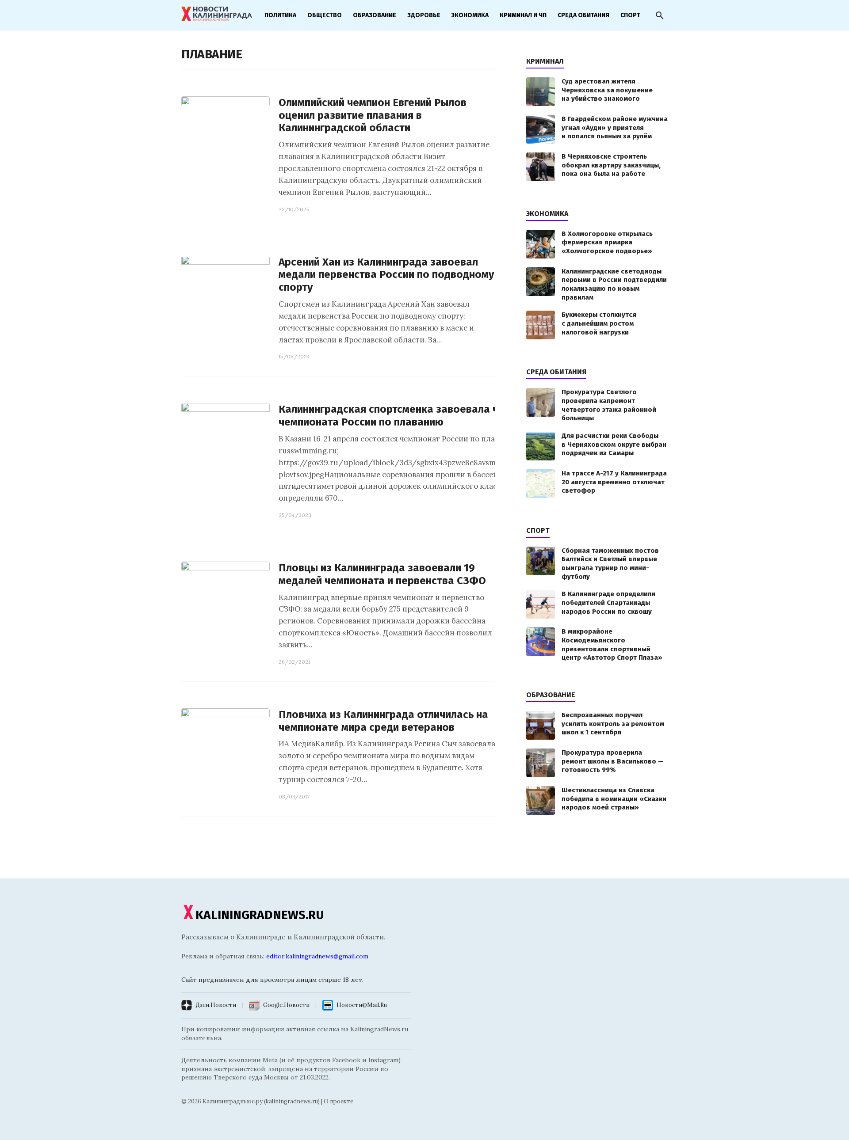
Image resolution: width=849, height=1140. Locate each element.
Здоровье (423, 15)
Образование (374, 15)
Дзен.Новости (215, 1005)
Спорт (630, 15)
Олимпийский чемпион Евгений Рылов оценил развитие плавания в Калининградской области (373, 115)
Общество (324, 15)
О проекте (338, 1101)
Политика (280, 15)
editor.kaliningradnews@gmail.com (317, 956)
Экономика (470, 15)
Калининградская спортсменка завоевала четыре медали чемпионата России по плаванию (424, 415)
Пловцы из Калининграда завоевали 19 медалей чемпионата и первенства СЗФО (382, 574)
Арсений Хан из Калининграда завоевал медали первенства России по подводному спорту (386, 275)
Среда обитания (583, 15)
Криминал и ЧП (523, 15)
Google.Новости (286, 1005)
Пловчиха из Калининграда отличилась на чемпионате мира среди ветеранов (383, 720)
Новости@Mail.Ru (362, 1005)
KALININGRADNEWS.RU (259, 915)
